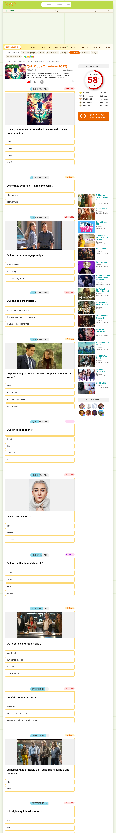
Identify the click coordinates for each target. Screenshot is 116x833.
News (33, 47)
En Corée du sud (15, 660)
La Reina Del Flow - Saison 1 (102, 303)
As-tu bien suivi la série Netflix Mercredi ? (103, 278)
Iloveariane (88, 96)
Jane (9, 572)
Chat (108, 47)
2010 (9, 162)
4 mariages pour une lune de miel (102, 237)
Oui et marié (13, 406)
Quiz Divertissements (26, 61)
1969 (9, 142)
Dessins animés (52, 53)
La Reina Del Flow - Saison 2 (102, 290)
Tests (46, 47)
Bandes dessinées (13, 56)
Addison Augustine (15, 278)
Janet (9, 579)
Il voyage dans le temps (18, 324)
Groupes (97, 47)
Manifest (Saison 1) (100, 370)
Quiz (15, 61)
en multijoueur (56, 11)
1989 (9, 148)
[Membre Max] (84, 408)
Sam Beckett (13, 265)
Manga (94, 53)
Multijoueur (60, 47)
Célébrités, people (29, 53)
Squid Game (101, 383)
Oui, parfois (12, 195)
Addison (11, 453)
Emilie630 (87, 99)
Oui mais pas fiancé (16, 399)
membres (41, 11)
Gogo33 (86, 105)
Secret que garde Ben (17, 713)
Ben (9, 446)
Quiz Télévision (40, 61)
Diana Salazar (102, 209)
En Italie (11, 667)
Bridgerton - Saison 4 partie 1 (102, 197)
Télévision (74, 53)
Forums (84, 47)
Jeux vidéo (85, 53)
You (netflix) (101, 249)
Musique (64, 53)
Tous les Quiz (12, 47)
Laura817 (87, 93)
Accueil (8, 61)
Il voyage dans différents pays (21, 317)
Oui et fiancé (13, 392)
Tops (73, 47)
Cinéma (41, 53)
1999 (9, 155)
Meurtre (10, 706)
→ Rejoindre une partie (101, 11)
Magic (10, 439)
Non (9, 386)
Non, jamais (12, 202)
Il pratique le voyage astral (19, 310)
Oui (9, 782)
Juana (10, 593)
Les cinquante (102, 262)
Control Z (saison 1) (100, 330)
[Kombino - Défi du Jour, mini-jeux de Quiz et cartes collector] (28, 56)
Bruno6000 (88, 102)
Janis (9, 586)
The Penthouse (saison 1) (102, 317)
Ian (8, 459)
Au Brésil (11, 653)
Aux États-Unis (14, 673)
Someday (70, 70)
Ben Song (11, 271)
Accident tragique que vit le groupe (23, 720)
